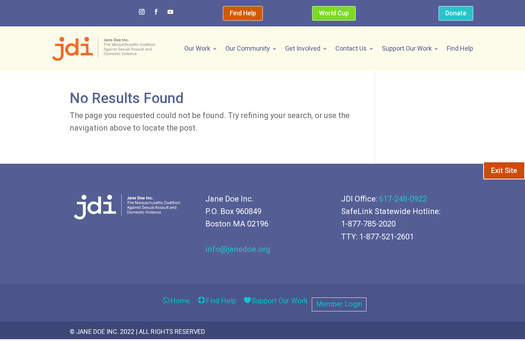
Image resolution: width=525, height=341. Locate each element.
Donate (455, 13)
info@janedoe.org (237, 249)
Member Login (339, 304)
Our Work (197, 48)
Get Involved (302, 48)
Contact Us (351, 48)
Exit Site (504, 170)
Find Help (243, 13)
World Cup (334, 13)
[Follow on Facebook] (156, 11)
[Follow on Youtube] (170, 11)
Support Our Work (407, 48)
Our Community (247, 48)
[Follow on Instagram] (142, 11)
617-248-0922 (403, 198)
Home (180, 301)
